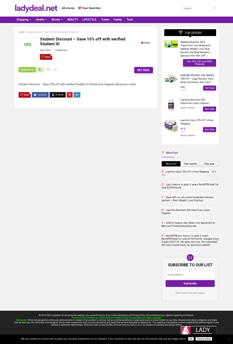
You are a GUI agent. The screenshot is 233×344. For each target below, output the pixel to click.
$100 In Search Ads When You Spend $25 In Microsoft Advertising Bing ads (188, 224)
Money (56, 19)
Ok (191, 339)
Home (21, 32)
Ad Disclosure (106, 318)
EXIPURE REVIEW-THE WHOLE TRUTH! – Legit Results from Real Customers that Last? (197, 79)
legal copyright (154, 318)
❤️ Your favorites (89, 8)
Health (40, 19)
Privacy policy (204, 339)
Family (118, 19)
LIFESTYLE (89, 19)
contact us (92, 318)
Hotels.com (62, 50)
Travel (105, 19)
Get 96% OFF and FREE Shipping (199, 62)
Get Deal (143, 70)
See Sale (209, 109)
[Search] (215, 8)
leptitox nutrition (187, 108)
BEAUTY (72, 19)
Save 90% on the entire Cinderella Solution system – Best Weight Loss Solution (188, 199)
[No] (228, 339)
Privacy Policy (121, 318)
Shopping (22, 19)
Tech (129, 19)
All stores (68, 8)
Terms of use (78, 318)
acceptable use (137, 318)
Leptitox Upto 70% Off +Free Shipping (187, 171)
